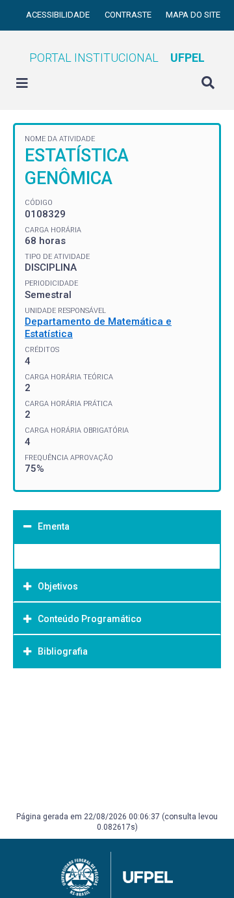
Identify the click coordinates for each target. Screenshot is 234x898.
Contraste (129, 15)
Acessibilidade (59, 15)
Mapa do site (193, 15)
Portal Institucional (117, 57)
